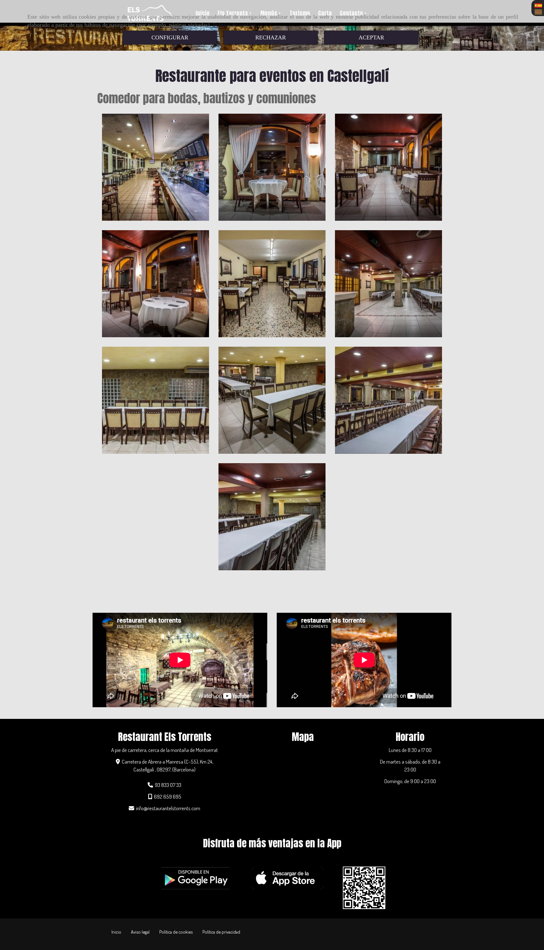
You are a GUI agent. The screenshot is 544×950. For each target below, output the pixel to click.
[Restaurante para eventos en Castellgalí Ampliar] (155, 167)
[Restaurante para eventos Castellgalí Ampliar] (272, 283)
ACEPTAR (371, 37)
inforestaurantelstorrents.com (168, 808)
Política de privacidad (221, 932)
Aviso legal (140, 932)
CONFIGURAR (169, 37)
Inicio (116, 932)
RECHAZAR (270, 37)
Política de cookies (234, 25)
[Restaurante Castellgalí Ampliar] (388, 400)
